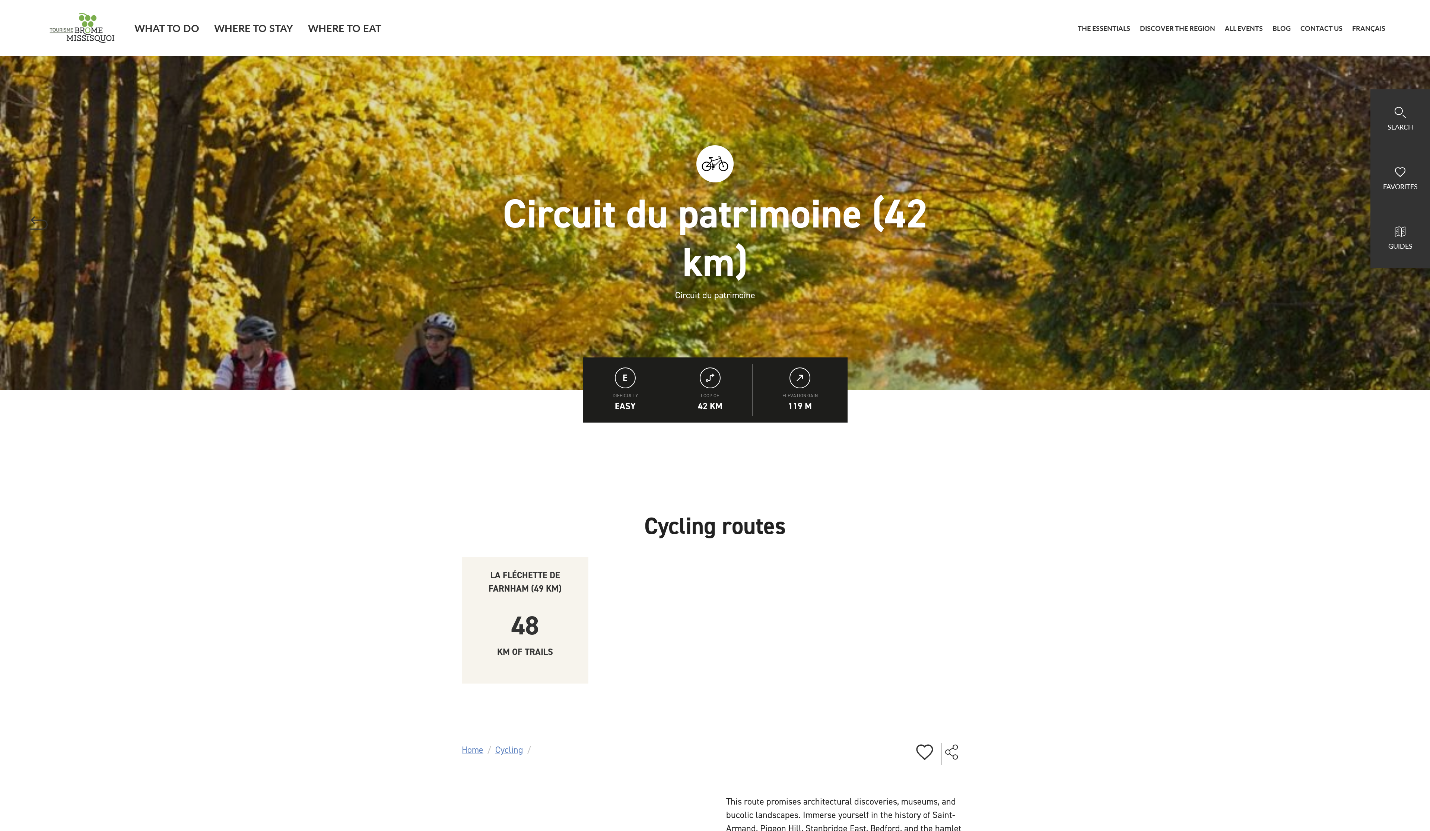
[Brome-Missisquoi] (82, 28)
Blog (1281, 28)
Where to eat (344, 28)
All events (1244, 28)
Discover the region (1177, 28)
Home (472, 750)
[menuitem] (1368, 28)
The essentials (1104, 28)
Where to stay (253, 28)
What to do (166, 28)
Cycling (509, 750)
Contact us (1321, 28)
